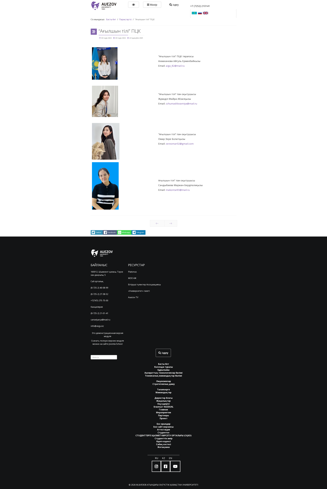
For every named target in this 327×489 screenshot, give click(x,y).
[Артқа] (157, 223)
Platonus (132, 271)
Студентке (163, 432)
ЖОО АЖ (132, 278)
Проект (163, 418)
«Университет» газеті (139, 291)
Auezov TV (133, 297)
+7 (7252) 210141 (200, 6)
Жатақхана (163, 447)
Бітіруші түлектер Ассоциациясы (144, 284)
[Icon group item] (156, 466)
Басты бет (163, 364)
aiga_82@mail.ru (175, 65)
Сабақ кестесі (163, 444)
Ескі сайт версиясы (163, 426)
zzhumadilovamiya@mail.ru (181, 103)
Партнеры (163, 415)
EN (170, 458)
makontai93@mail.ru (178, 189)
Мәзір (153, 4)
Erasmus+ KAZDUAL (163, 406)
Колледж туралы (163, 367)
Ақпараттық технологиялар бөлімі (163, 372)
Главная (163, 409)
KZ (163, 458)
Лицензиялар (163, 381)
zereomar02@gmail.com (180, 143)
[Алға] (170, 223)
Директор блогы (164, 398)
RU (156, 458)
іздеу (175, 4)
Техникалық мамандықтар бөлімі (163, 375)
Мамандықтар (163, 392)
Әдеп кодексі (163, 441)
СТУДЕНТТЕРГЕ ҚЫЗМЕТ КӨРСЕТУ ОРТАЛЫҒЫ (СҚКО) (163, 435)
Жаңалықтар (163, 400)
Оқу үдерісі (163, 403)
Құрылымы (163, 369)
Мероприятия (163, 412)
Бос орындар (163, 423)
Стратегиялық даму (164, 384)
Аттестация (163, 429)
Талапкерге (163, 389)
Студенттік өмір (163, 438)
